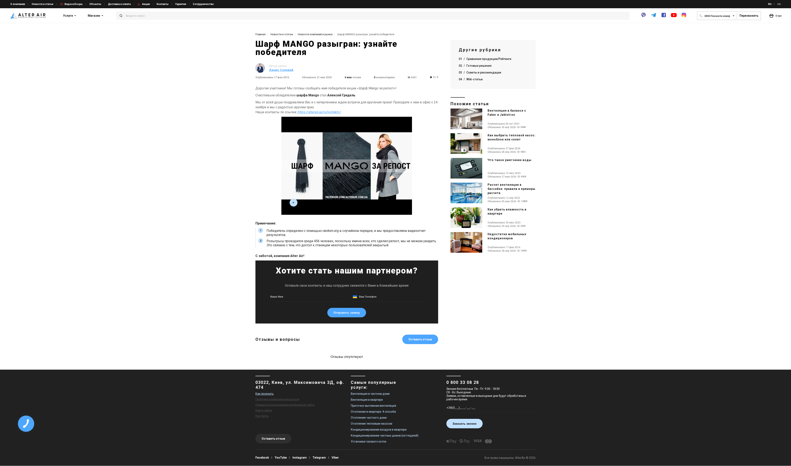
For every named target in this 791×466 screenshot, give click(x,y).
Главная (260, 34)
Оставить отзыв (420, 339)
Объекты (95, 4)
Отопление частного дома (369, 417)
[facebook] (664, 17)
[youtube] (674, 17)
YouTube (281, 457)
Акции (146, 4)
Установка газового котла (368, 441)
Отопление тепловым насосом (371, 423)
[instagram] (684, 17)
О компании (17, 4)
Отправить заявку (346, 312)
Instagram (300, 457)
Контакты (162, 4)
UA (779, 4)
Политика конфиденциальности (277, 399)
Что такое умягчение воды (509, 160)
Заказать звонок (464, 423)
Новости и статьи (42, 4)
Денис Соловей (281, 70)
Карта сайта (263, 410)
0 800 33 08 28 (462, 382)
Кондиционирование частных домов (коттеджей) (384, 435)
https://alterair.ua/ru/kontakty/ (319, 112)
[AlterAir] (28, 16)
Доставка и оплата (119, 4)
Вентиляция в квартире (367, 399)
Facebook (262, 457)
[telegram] (653, 17)
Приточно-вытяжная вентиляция (373, 405)
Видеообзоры (73, 4)
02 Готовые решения (475, 65)
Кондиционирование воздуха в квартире (379, 429)
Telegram (319, 457)
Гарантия (180, 4)
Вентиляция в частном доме (370, 393)
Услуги (68, 15)
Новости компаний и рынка (315, 34)
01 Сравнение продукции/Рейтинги (485, 59)
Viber (335, 457)
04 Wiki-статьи (471, 79)
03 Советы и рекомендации (480, 72)
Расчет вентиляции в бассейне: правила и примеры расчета (511, 189)
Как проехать (264, 393)
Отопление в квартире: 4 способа (373, 411)
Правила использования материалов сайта (284, 404)
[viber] (643, 17)
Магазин (94, 15)
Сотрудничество (203, 4)
